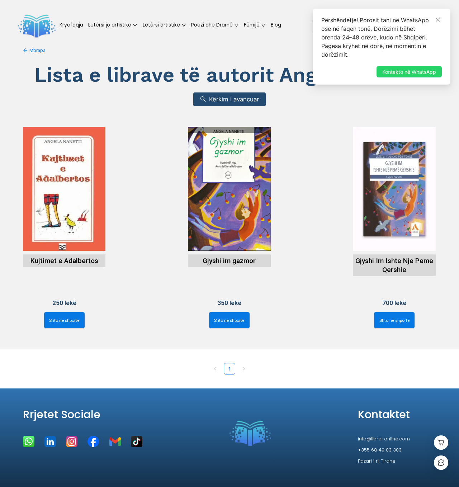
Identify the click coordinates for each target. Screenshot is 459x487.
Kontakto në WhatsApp (409, 72)
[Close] (438, 20)
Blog (276, 25)
